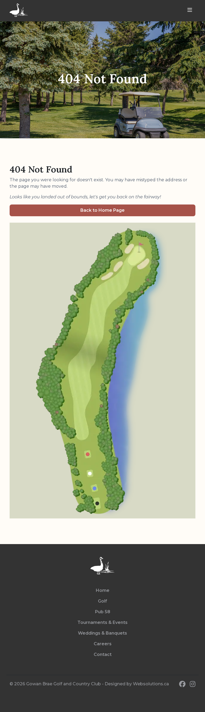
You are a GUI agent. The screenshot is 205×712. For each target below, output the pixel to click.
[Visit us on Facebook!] (182, 684)
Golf (102, 601)
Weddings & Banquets (102, 633)
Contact (103, 654)
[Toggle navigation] (189, 10)
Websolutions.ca (151, 683)
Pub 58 (102, 611)
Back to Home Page (102, 210)
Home (102, 590)
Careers (103, 643)
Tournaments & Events (102, 622)
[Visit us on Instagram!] (192, 684)
